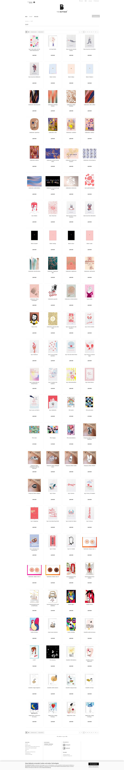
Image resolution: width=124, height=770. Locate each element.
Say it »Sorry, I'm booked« (89, 493)
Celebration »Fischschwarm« (89, 160)
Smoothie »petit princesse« (89, 632)
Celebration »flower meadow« (71, 105)
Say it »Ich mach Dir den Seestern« (71, 327)
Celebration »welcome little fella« (53, 327)
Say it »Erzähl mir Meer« (71, 521)
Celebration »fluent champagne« (34, 299)
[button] (86, 1)
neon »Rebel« (34, 215)
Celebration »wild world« (89, 271)
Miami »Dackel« (34, 243)
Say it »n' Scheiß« (71, 549)
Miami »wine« (71, 243)
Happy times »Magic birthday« (89, 716)
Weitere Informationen (94, 766)
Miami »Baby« (71, 77)
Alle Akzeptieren (93, 764)
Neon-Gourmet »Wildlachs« (34, 77)
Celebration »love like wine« (34, 271)
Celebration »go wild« (52, 299)
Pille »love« (34, 437)
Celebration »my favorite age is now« (53, 188)
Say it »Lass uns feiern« (34, 410)
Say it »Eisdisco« (34, 354)
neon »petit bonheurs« (89, 188)
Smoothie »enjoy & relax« (71, 687)
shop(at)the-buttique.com (67, 755)
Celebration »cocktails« (71, 132)
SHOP (30, 16)
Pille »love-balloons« (71, 437)
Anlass (36, 16)
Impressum (27, 749)
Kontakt (26, 743)
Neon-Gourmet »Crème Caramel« (71, 216)
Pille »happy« (53, 437)
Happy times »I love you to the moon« (34, 716)
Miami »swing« (53, 243)
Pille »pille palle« (89, 410)
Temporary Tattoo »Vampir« (34, 493)
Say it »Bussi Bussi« (89, 382)
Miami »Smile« (53, 77)
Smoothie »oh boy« (90, 687)
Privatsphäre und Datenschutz (30, 751)
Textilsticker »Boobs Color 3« (53, 576)
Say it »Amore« (71, 493)
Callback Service (27, 753)
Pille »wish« (71, 410)
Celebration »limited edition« (71, 299)
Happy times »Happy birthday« (52, 716)
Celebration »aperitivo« (34, 132)
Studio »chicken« (34, 632)
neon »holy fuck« (52, 215)
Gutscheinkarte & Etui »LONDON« (71, 577)
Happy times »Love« (71, 715)
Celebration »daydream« (71, 271)
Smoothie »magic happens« (34, 687)
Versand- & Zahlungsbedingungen (31, 747)
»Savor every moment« (53, 632)
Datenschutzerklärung (46, 767)
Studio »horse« (89, 604)
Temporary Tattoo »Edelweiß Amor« (53, 466)
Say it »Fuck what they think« (53, 521)
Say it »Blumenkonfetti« (71, 382)
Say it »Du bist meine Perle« (71, 354)
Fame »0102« (34, 326)
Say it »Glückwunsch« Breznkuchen (34, 549)
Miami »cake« (89, 243)
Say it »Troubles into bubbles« (52, 383)
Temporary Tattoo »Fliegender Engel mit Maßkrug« (34, 467)
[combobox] (33, 32)
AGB (26, 750)
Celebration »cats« (53, 132)
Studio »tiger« (71, 604)
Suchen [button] (81, 0)
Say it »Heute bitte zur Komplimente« (34, 383)
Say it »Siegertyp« (34, 521)
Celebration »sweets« (89, 132)
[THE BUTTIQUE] (62, 8)
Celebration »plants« (34, 160)
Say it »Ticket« (53, 549)
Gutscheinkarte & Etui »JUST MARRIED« (53, 605)
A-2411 (34, 660)
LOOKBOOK (96, 16)
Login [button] (91, 0)
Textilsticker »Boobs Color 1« (90, 549)
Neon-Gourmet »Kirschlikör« (90, 49)
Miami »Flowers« (89, 77)
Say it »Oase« (53, 493)
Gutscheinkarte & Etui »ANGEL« (89, 577)
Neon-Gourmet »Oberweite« (90, 215)
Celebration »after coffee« (89, 104)
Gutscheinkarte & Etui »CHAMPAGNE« (34, 605)
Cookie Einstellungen (28, 754)
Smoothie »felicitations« (71, 660)
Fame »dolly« (89, 299)
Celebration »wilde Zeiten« (34, 188)
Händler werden (28, 745)
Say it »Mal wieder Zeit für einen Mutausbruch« (34, 50)
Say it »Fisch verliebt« (89, 326)
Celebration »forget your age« (53, 272)
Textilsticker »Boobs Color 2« (34, 576)
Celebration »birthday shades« (52, 105)
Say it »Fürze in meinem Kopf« (89, 355)
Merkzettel (97, 0)
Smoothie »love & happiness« (89, 660)
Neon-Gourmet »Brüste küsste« (71, 50)
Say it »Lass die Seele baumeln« (52, 355)
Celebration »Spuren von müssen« (71, 161)
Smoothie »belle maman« (52, 687)
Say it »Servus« (89, 521)
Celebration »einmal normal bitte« (53, 161)
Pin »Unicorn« (53, 660)
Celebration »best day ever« (34, 104)
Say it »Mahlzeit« (52, 410)
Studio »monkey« (71, 632)
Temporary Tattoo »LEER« (71, 465)
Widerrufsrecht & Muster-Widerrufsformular (32, 746)
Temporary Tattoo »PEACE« (89, 465)
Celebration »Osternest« (71, 188)
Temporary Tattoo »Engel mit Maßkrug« (89, 438)
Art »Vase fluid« (52, 49)
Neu (26, 16)
